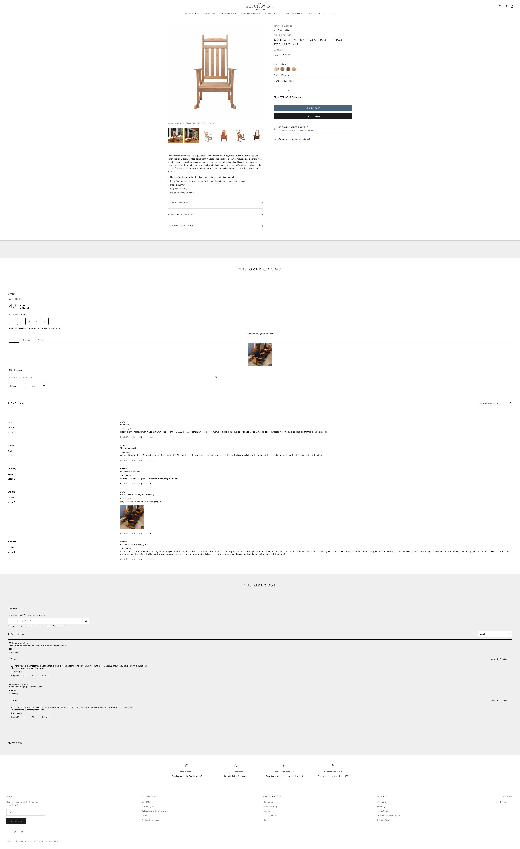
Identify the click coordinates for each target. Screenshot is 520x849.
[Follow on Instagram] (15, 832)
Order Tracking (270, 806)
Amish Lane (501, 802)
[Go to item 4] (224, 135)
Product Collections (150, 820)
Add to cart (313, 108)
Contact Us (268, 802)
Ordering (381, 806)
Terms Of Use (383, 811)
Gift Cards (381, 802)
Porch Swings (192, 14)
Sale (333, 14)
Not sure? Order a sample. (293, 127)
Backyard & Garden (250, 14)
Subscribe (16, 821)
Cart (265, 820)
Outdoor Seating (294, 14)
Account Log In (270, 815)
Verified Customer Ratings (388, 815)
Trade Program (148, 806)
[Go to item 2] (191, 135)
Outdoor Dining (228, 14)
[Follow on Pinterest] (22, 832)
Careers (145, 815)
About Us (146, 802)
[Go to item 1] (175, 135)
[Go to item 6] (256, 135)
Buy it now (313, 116)
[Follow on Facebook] (7, 832)
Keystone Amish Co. (283, 26)
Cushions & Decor (316, 14)
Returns (266, 811)
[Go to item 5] (240, 135)
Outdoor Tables (273, 14)
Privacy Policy (383, 820)
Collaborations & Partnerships (155, 811)
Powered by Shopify (48, 841)
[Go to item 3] (208, 135)
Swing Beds (209, 14)
